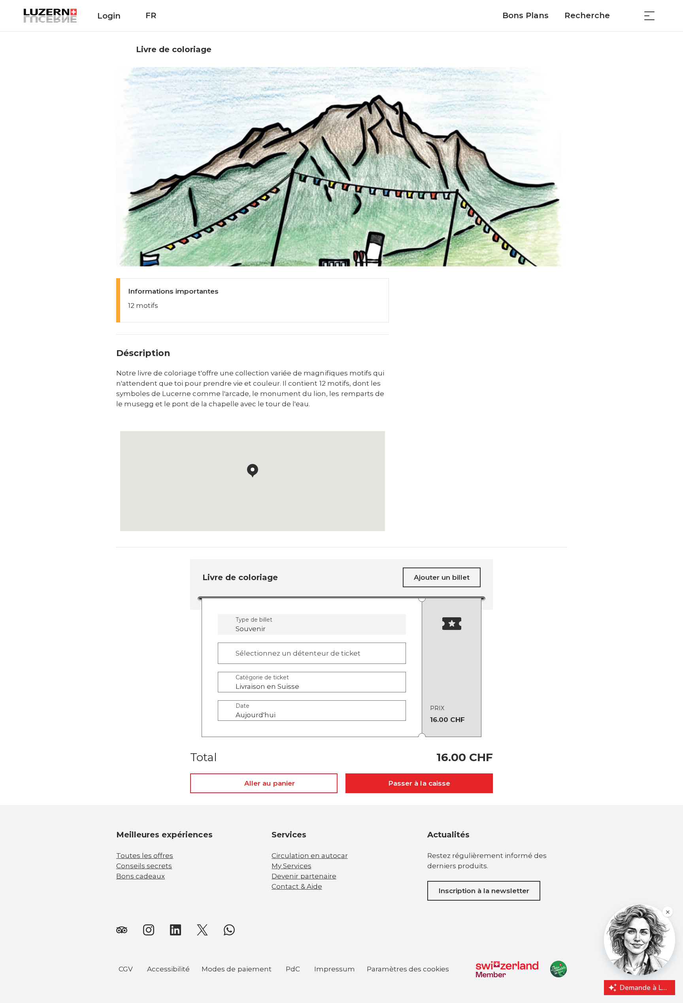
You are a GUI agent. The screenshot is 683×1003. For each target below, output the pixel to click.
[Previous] (123, 49)
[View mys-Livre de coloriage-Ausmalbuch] (341, 166)
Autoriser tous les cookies (263, 931)
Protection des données (87, 950)
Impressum (334, 969)
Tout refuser (263, 950)
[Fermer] (305, 913)
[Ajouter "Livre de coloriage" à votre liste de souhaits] (559, 49)
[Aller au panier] (630, 15)
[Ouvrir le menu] (649, 15)
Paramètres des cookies (408, 970)
